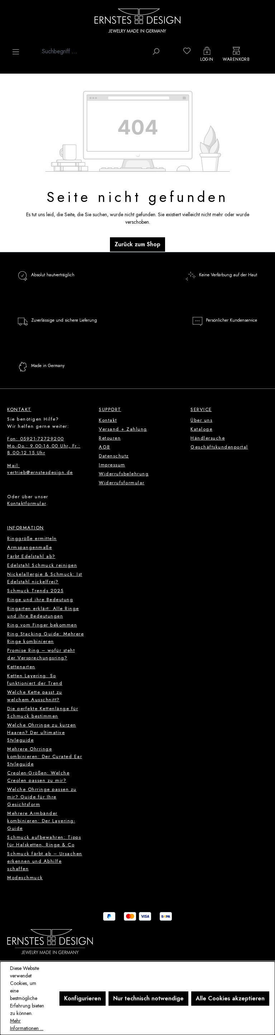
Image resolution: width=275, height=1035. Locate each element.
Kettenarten (21, 666)
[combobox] (93, 51)
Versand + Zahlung (123, 429)
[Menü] (15, 52)
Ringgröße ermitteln (32, 538)
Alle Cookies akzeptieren (230, 998)
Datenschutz (114, 455)
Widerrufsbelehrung (124, 473)
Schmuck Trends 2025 (35, 590)
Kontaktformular (26, 503)
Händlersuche (207, 438)
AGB (104, 447)
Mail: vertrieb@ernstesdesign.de (40, 469)
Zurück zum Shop (137, 244)
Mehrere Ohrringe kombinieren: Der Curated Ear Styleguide (44, 756)
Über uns (201, 420)
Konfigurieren (82, 998)
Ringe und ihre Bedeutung (40, 599)
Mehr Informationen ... (26, 1024)
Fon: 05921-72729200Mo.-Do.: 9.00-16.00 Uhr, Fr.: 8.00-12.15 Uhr (44, 445)
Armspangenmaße (29, 547)
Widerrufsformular (122, 482)
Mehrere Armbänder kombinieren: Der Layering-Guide (41, 821)
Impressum (112, 464)
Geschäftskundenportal (219, 447)
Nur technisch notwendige (148, 998)
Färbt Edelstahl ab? (31, 556)
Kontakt (108, 420)
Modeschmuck (25, 877)
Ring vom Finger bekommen (42, 625)
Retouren (110, 438)
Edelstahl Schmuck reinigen (42, 565)
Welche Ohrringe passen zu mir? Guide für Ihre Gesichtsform (42, 797)
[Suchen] (156, 51)
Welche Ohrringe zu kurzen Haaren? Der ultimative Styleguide (41, 732)
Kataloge (201, 429)
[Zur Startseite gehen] (137, 20)
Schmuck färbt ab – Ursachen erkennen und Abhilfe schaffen (44, 861)
